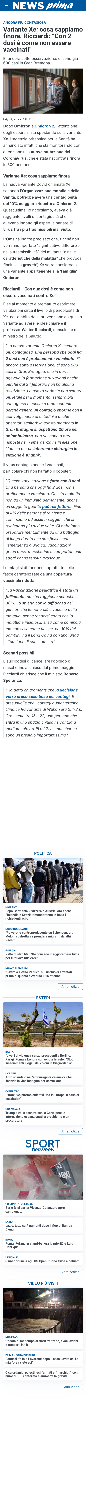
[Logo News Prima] (43, 5)
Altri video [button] (71, 1387)
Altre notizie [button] (70, 987)
